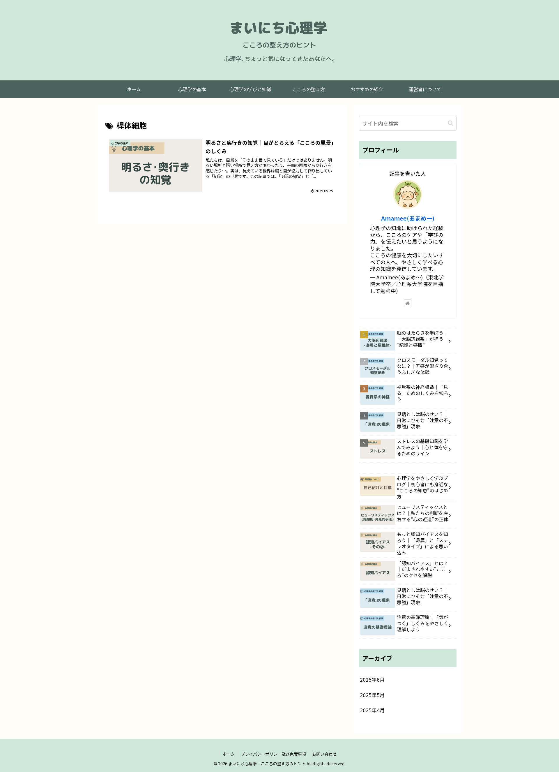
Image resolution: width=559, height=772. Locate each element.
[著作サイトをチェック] (407, 303)
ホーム (228, 754)
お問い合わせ (324, 754)
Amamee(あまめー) (407, 218)
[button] (450, 123)
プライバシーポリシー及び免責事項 (273, 754)
